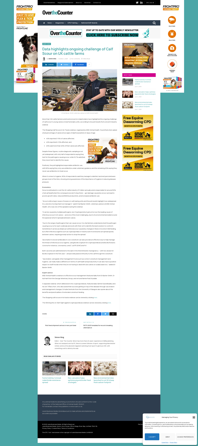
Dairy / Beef (46, 44)
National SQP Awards (89, 23)
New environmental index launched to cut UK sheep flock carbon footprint (104, 380)
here (95, 297)
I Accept (152, 437)
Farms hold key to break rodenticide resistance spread (51, 380)
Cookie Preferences (185, 437)
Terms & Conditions (68, 428)
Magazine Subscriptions (65, 3)
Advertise (87, 3)
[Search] (154, 23)
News (50, 23)
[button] (194, 417)
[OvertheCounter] (57, 12)
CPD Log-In (150, 2)
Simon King (52, 59)
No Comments (75, 59)
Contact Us (97, 3)
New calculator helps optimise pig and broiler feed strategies (79, 380)
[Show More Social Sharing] (89, 65)
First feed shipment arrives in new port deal (60, 325)
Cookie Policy (165, 442)
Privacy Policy (173, 442)
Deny (168, 437)
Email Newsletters (49, 3)
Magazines (59, 23)
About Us (79, 3)
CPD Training (72, 23)
